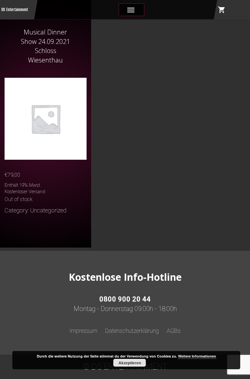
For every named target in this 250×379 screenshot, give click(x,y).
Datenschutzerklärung (132, 330)
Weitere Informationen (197, 356)
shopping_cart (222, 10)
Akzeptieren (129, 363)
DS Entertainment (14, 9)
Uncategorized (48, 210)
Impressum (83, 330)
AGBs (174, 330)
